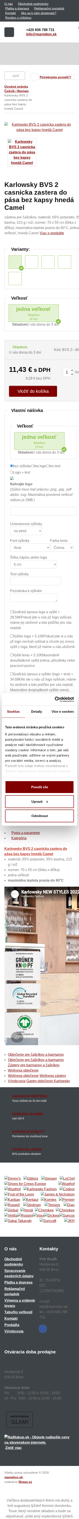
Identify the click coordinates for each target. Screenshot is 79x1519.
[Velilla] (11, 1215)
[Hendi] (26, 1210)
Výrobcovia (16, 1081)
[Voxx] (38, 1215)
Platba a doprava (17, 8)
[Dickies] (51, 1215)
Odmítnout (39, 816)
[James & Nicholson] (58, 1194)
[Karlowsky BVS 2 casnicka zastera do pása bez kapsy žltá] (31, 262)
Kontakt (10, 13)
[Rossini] (25, 1215)
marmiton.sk (13, 1477)
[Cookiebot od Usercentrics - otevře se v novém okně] (56, 699)
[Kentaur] (30, 1199)
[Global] (11, 1210)
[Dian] (69, 1205)
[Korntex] (48, 1199)
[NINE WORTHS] (12, 1189)
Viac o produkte (52, 233)
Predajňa (11, 1325)
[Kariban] (12, 1199)
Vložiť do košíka (33, 391)
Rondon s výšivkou (18, 17)
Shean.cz (25, 1482)
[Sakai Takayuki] (18, 1221)
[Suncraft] (48, 1221)
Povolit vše (39, 787)
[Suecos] (67, 1215)
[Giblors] (30, 1178)
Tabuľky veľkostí (18, 1312)
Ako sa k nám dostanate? (38, 13)
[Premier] (67, 1199)
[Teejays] (52, 1205)
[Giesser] (49, 1178)
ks (76, 372)
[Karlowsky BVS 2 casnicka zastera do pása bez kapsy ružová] (48, 262)
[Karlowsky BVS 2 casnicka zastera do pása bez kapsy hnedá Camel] (15, 262)
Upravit (37, 801)
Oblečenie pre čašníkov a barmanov (36, 1054)
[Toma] (65, 1210)
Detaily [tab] (36, 711)
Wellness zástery (53, 1076)
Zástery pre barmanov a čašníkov (33, 1065)
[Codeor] (67, 1189)
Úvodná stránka (16, 86)
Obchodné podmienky (33, 4)
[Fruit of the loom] (19, 1194)
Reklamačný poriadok (49, 8)
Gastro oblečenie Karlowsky (48, 1081)
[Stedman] (32, 1205)
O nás (8, 4)
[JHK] (69, 1221)
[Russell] (12, 1205)
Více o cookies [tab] (63, 711)
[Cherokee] (44, 1210)
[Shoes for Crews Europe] (25, 1184)
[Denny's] (12, 1178)
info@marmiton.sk (41, 34)
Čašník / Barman (16, 91)
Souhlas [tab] (13, 711)
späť (15, 76)
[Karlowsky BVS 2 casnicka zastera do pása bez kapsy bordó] (15, 278)
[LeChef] (67, 1178)
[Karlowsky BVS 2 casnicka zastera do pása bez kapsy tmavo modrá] (64, 262)
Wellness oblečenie (23, 1070)
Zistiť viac (13, 1448)
